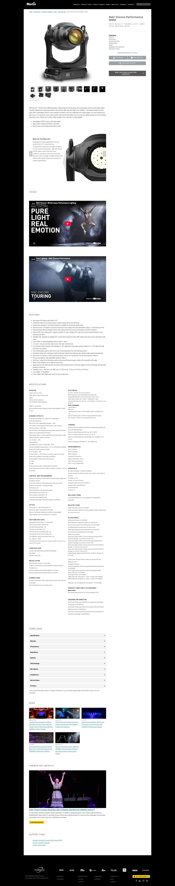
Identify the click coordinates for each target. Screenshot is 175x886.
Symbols (33, 658)
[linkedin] (148, 881)
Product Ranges (98, 4)
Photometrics (34, 646)
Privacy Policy (28, 878)
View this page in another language (126, 73)
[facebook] (137, 881)
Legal (42, 878)
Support (130, 4)
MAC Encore (62, 12)
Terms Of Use (36, 878)
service (80, 879)
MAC (55, 12)
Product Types (86, 4)
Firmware (33, 686)
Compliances (34, 675)
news (112, 879)
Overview (112, 35)
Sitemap (46, 878)
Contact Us (114, 876)
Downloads (113, 43)
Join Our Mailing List (142, 876)
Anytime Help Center (39, 845)
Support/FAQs (114, 49)
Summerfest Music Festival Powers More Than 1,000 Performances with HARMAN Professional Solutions (40, 749)
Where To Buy (82, 876)
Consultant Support (128, 63)
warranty (97, 879)
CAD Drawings (34, 663)
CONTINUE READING (36, 822)
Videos (111, 37)
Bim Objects (34, 669)
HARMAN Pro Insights (117, 47)
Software (60, 879)
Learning (123, 4)
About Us (115, 4)
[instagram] (144, 881)
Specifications (34, 635)
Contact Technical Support (41, 843)
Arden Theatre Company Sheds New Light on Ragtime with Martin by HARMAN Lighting (61, 810)
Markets (76, 4)
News (108, 4)
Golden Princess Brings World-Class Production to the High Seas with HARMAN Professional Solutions (93, 724)
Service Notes (34, 680)
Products (37, 12)
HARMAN (31, 876)
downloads (98, 876)
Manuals (33, 641)
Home (31, 12)
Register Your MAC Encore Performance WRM (47, 840)
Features (112, 39)
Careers (113, 882)
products (60, 876)
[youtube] (140, 881)
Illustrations (34, 652)
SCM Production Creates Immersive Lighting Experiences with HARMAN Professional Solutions (66, 724)
